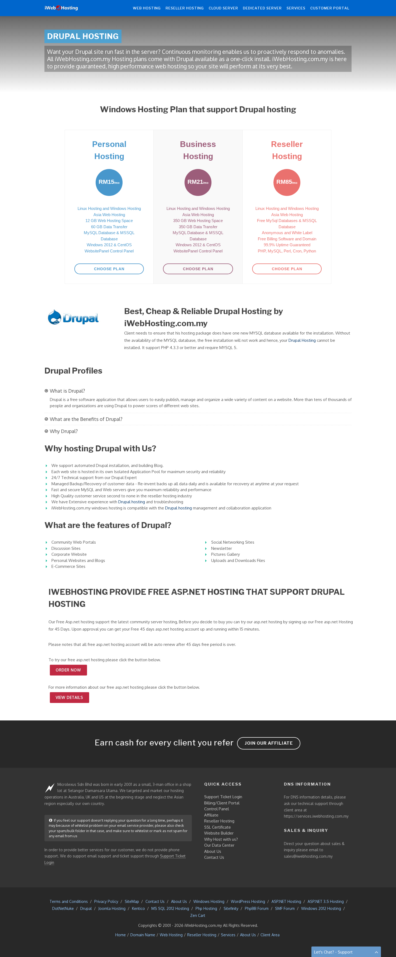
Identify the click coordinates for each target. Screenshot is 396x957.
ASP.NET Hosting (286, 901)
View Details (69, 697)
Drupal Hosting (302, 340)
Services (228, 935)
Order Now (68, 670)
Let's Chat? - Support (333, 952)
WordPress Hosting (248, 901)
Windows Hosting (208, 901)
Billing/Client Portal (221, 802)
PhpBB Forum (257, 908)
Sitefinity (231, 908)
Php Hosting (206, 908)
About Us (212, 851)
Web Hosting (171, 935)
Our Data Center (219, 845)
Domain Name (142, 935)
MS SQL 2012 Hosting (170, 908)
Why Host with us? (221, 839)
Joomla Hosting (112, 908)
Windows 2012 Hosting (321, 908)
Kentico (138, 908)
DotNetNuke (63, 908)
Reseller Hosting (219, 821)
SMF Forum (285, 908)
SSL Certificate (217, 827)
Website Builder (219, 833)
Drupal (86, 908)
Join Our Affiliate (269, 743)
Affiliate (211, 815)
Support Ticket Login (223, 796)
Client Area (270, 935)
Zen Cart (197, 915)
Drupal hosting (131, 501)
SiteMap (132, 901)
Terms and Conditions (69, 901)
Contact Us (214, 857)
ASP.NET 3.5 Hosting (326, 901)
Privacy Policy (106, 901)
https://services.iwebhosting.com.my (316, 816)
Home (120, 935)
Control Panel (216, 808)
